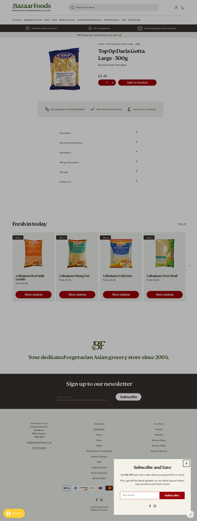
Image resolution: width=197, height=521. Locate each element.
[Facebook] (150, 505)
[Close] (186, 463)
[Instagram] (154, 505)
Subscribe (172, 495)
